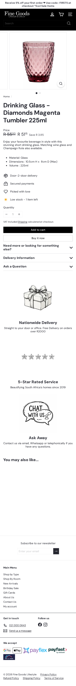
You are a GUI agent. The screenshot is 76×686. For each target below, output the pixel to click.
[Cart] (61, 14)
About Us (8, 597)
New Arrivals (10, 583)
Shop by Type (11, 574)
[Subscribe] (56, 551)
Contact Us (9, 601)
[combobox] (38, 23)
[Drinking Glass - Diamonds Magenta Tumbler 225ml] (27, 496)
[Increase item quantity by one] (19, 214)
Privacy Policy (48, 674)
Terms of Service (54, 678)
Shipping (22, 221)
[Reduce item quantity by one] (6, 214)
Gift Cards (9, 592)
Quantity (8, 207)
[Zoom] (60, 83)
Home (6, 96)
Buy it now (38, 238)
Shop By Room (11, 579)
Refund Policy (11, 678)
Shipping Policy (31, 678)
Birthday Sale (11, 588)
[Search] (69, 23)
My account (10, 606)
